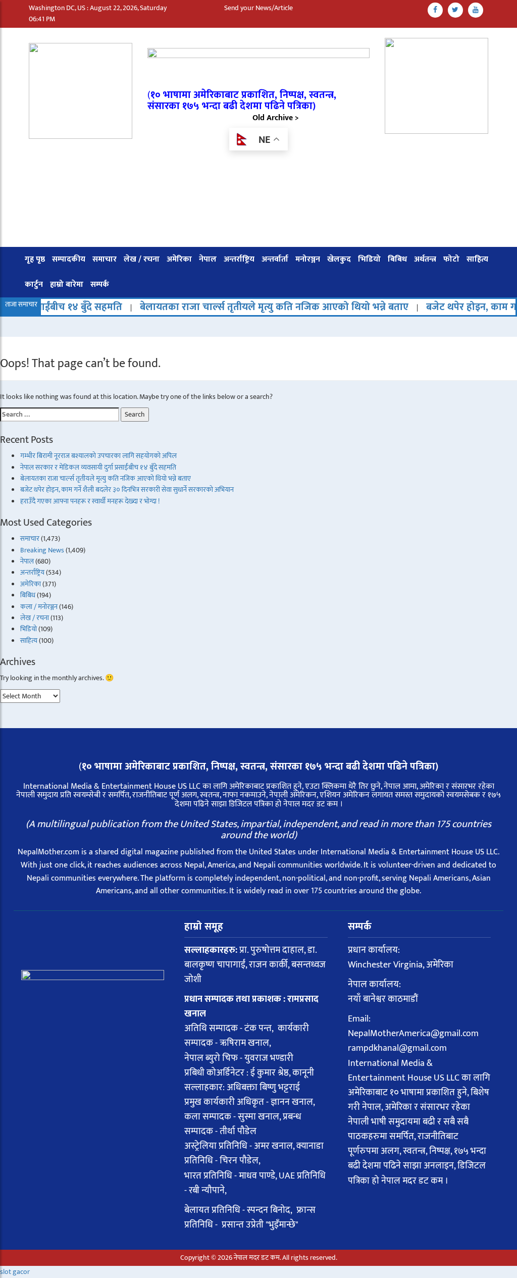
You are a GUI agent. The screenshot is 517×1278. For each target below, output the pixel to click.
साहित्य (477, 259)
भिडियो (369, 259)
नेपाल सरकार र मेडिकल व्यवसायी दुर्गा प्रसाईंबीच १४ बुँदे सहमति (98, 467)
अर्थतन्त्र (425, 259)
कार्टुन (34, 284)
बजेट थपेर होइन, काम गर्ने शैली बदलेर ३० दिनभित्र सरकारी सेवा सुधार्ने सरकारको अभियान (127, 489)
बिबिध (397, 259)
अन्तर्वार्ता (275, 259)
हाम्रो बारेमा (66, 284)
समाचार (104, 259)
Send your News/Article (258, 8)
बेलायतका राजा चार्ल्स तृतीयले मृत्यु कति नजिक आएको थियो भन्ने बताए (244, 307)
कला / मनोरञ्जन (39, 606)
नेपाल (208, 259)
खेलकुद (339, 259)
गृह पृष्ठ (35, 259)
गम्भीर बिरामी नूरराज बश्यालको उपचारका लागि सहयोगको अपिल (98, 456)
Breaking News (42, 550)
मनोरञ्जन (307, 259)
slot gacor (15, 1271)
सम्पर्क (99, 284)
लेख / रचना (142, 259)
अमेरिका (179, 259)
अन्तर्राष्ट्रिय (239, 259)
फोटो (451, 259)
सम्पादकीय (68, 259)
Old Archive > (275, 118)
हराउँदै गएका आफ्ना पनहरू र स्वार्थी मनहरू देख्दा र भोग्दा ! (90, 501)
